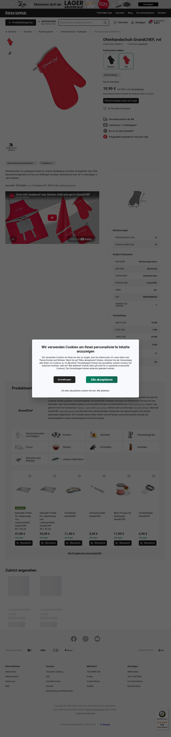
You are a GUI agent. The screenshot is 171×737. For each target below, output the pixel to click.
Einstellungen (64, 379)
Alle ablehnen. (103, 390)
